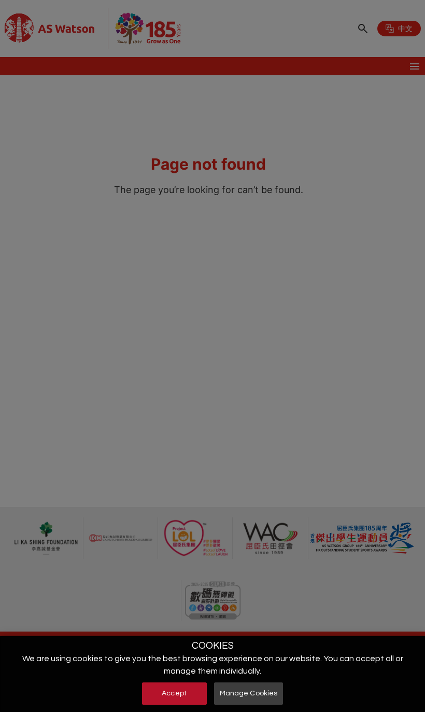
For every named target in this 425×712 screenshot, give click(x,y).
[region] (212, 674)
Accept (174, 693)
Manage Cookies (249, 693)
